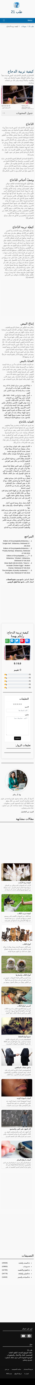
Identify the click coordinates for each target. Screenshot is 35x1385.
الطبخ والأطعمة (23, 1270)
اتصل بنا (26, 1373)
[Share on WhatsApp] (7, 641)
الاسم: (27, 707)
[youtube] (23, 1336)
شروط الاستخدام (28, 1369)
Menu (30, 20)
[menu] (3, 20)
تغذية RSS (9, 1373)
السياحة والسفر (23, 1277)
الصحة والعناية (23, 1263)
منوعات (25, 1266)
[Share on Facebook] (27, 641)
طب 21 (31, 26)
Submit (17, 738)
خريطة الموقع (18, 1373)
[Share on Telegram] (12, 641)
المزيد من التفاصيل (27, 812)
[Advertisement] (17, 49)
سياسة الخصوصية (16, 1369)
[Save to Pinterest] (22, 641)
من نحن (7, 1369)
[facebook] (29, 1336)
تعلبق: (27, 715)
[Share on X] (17, 641)
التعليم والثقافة (23, 1274)
